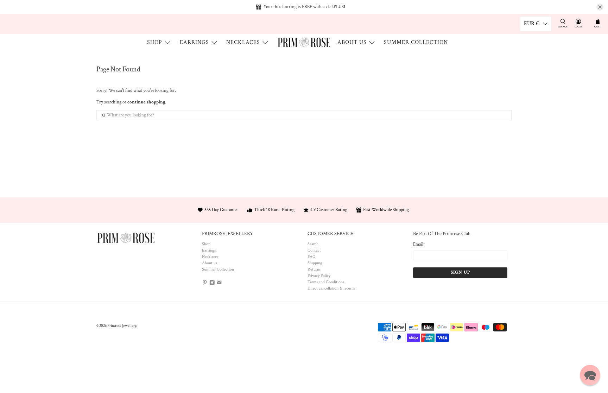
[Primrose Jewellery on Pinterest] (205, 284)
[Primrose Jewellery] (304, 42)
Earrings (194, 42)
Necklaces (243, 42)
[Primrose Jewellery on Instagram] (212, 284)
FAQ (311, 256)
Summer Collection (416, 42)
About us (352, 42)
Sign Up (460, 272)
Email (419, 244)
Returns (314, 269)
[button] (590, 375)
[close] (599, 7)
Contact (314, 250)
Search (313, 244)
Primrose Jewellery (121, 325)
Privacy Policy (319, 275)
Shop (154, 42)
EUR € (531, 23)
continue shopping (146, 102)
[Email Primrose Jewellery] (219, 284)
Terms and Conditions (326, 282)
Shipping (315, 263)
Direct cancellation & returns (331, 288)
